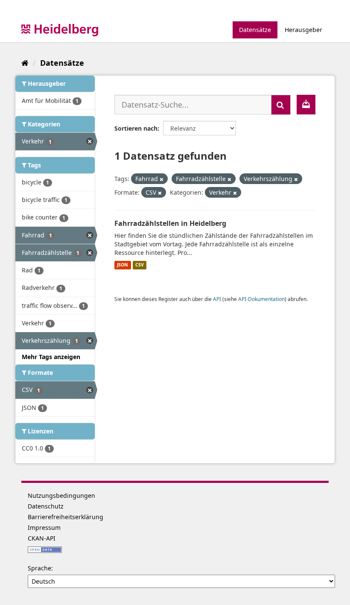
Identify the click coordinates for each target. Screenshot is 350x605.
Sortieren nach (136, 128)
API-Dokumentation (261, 298)
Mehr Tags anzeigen (51, 357)
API (217, 298)
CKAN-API (41, 538)
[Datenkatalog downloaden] (306, 104)
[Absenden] (281, 105)
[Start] (25, 63)
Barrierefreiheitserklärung (65, 517)
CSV (139, 265)
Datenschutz (46, 506)
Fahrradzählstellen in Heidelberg (170, 223)
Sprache (39, 568)
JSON (122, 265)
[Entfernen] (161, 179)
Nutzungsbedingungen (61, 495)
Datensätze (255, 30)
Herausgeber (303, 30)
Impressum (44, 527)
